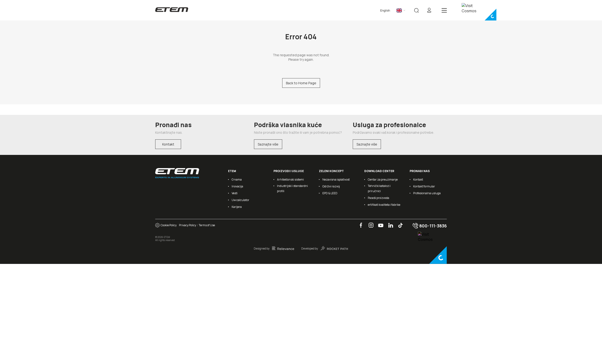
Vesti (235, 193)
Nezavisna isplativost (336, 180)
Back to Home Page (301, 83)
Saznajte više (268, 144)
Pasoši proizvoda (378, 198)
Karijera (237, 207)
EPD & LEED (329, 193)
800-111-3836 (432, 226)
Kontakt (168, 144)
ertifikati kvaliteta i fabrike (384, 205)
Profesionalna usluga (427, 193)
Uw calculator (240, 200)
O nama (237, 180)
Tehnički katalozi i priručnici (379, 188)
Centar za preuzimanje (383, 180)
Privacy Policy (187, 225)
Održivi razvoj (331, 186)
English (385, 10)
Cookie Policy (168, 225)
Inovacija (237, 186)
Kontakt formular (424, 186)
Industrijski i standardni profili (292, 188)
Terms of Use (207, 225)
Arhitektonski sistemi (290, 180)
